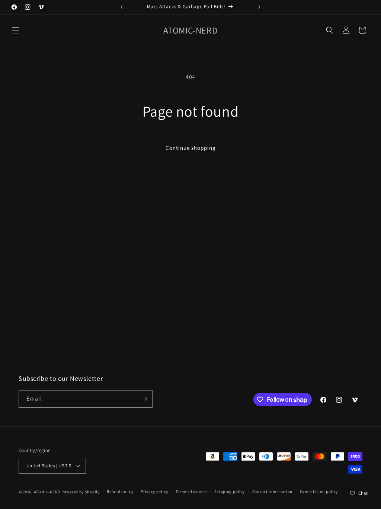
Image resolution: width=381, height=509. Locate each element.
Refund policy (120, 491)
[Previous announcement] (121, 7)
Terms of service (191, 491)
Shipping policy (229, 491)
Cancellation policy (319, 491)
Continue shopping (191, 147)
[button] (15, 30)
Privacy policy (154, 491)
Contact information (272, 491)
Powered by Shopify (80, 491)
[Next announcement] (259, 7)
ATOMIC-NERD (47, 491)
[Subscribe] (144, 399)
